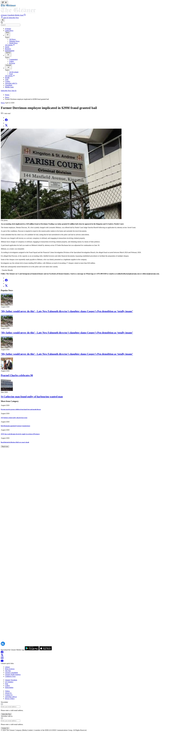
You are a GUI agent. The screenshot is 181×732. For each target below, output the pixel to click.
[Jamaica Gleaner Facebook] (2, 653)
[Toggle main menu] (4, 2)
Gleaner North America (13, 674)
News (7, 97)
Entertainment (9, 50)
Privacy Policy (10, 698)
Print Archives (9, 669)
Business (8, 49)
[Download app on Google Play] (32, 650)
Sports (7, 47)
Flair (6, 684)
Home (7, 95)
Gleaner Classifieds (11, 672)
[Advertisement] (54, 462)
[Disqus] (90, 557)
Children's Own (10, 676)
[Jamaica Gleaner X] (2, 656)
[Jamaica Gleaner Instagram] (2, 658)
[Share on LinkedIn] (6, 123)
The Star (8, 671)
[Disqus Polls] (90, 503)
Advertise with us (11, 697)
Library (7, 667)
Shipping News (14, 41)
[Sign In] (3, 20)
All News (12, 39)
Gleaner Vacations (11, 680)
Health (7, 77)
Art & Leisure (13, 72)
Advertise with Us (11, 83)
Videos (7, 691)
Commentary (13, 59)
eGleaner (8, 29)
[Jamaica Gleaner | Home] (90, 9)
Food (11, 74)
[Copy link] (6, 117)
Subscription (9, 687)
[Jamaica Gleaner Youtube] (2, 661)
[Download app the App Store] (45, 650)
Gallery (7, 685)
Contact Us (8, 695)
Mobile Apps (9, 87)
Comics (7, 81)
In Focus (12, 63)
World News (13, 43)
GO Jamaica (9, 682)
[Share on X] (6, 126)
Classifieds (8, 85)
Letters (11, 61)
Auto (6, 79)
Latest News (9, 30)
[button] (4, 15)
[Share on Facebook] (6, 120)
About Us (8, 693)
